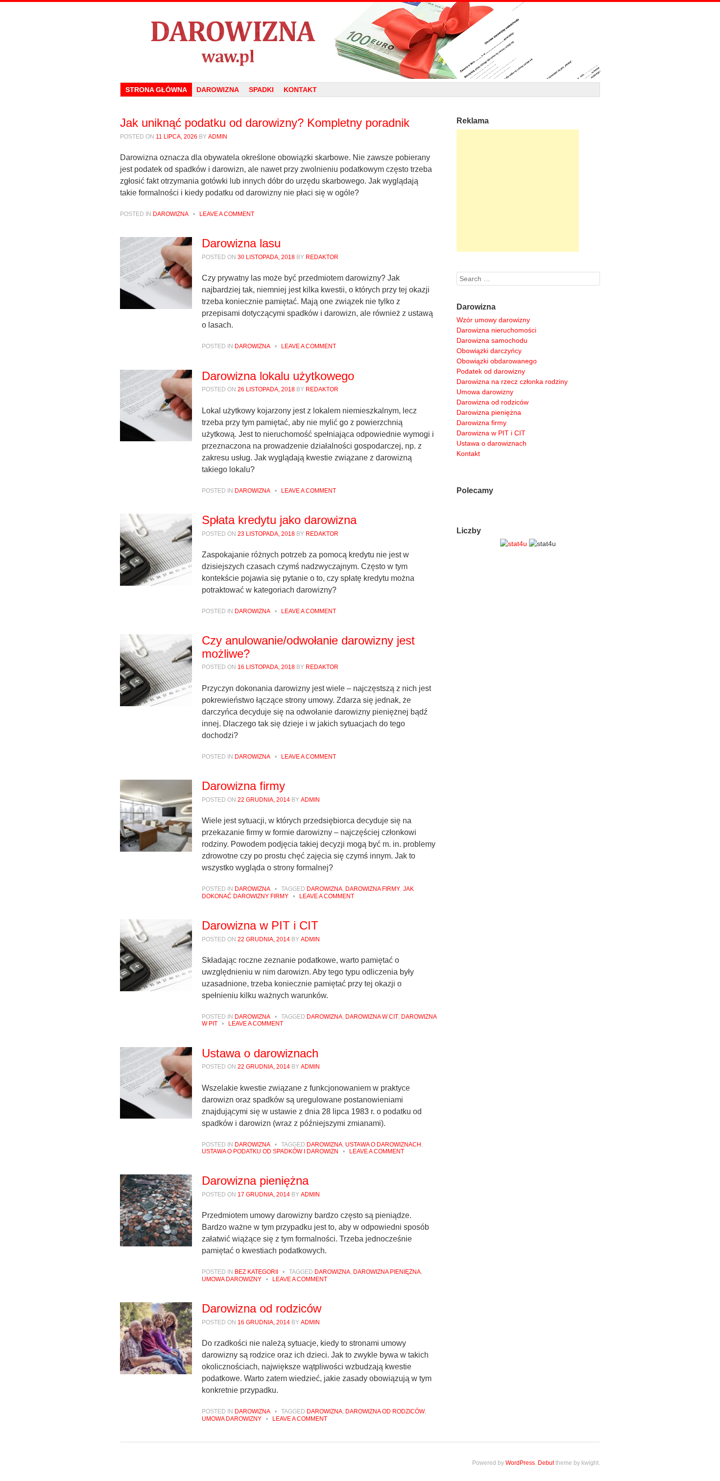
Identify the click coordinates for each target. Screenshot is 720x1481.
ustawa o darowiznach (383, 1144)
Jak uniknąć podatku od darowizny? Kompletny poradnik (264, 122)
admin (217, 136)
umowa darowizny (232, 1279)
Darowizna (217, 90)
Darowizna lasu (241, 243)
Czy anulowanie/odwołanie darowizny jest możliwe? (308, 647)
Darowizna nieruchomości (496, 330)
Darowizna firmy (243, 785)
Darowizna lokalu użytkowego (278, 375)
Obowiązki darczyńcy (489, 351)
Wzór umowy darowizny (493, 320)
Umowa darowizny (484, 392)
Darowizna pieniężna (255, 1180)
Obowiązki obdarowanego (496, 361)
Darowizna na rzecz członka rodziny (512, 381)
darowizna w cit (371, 1016)
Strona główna (156, 90)
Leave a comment (226, 214)
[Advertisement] (517, 190)
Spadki (261, 90)
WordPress (520, 1462)
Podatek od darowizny (490, 371)
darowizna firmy (372, 888)
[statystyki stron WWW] (513, 544)
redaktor (322, 257)
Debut (546, 1462)
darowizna (324, 888)
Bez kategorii (256, 1271)
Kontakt (300, 90)
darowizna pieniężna (387, 1271)
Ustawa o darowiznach (260, 1053)
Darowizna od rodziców (261, 1308)
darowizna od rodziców (385, 1411)
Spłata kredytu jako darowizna (279, 519)
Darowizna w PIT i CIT (260, 925)
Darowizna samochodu (492, 340)
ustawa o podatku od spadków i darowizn (270, 1151)
